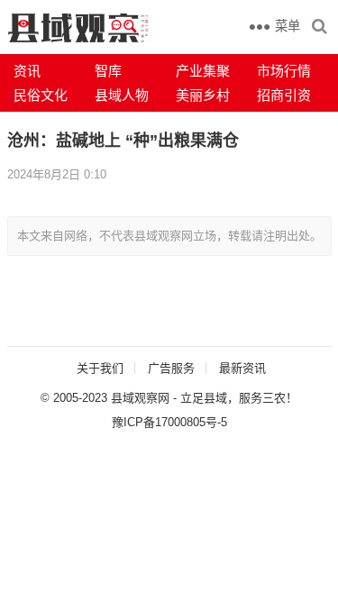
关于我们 (100, 368)
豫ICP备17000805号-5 (169, 422)
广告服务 (171, 368)
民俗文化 (41, 95)
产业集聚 (203, 70)
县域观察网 (140, 398)
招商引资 (284, 95)
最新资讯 (242, 368)
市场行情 (284, 70)
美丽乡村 (203, 95)
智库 (108, 70)
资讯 (27, 70)
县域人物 (122, 95)
